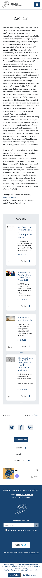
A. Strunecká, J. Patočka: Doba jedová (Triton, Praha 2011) (25, 276)
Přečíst (23, 261)
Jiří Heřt (35, 415)
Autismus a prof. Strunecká (25, 318)
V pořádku (14, 575)
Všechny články (19, 460)
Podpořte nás (21, 439)
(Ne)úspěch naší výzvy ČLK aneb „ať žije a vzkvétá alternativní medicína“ (25, 364)
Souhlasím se (22, 530)
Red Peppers (34, 552)
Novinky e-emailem (21, 520)
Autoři (19, 454)
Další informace (29, 575)
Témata (19, 448)
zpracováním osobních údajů (27, 530)
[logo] (6, 4)
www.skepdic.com (10, 197)
